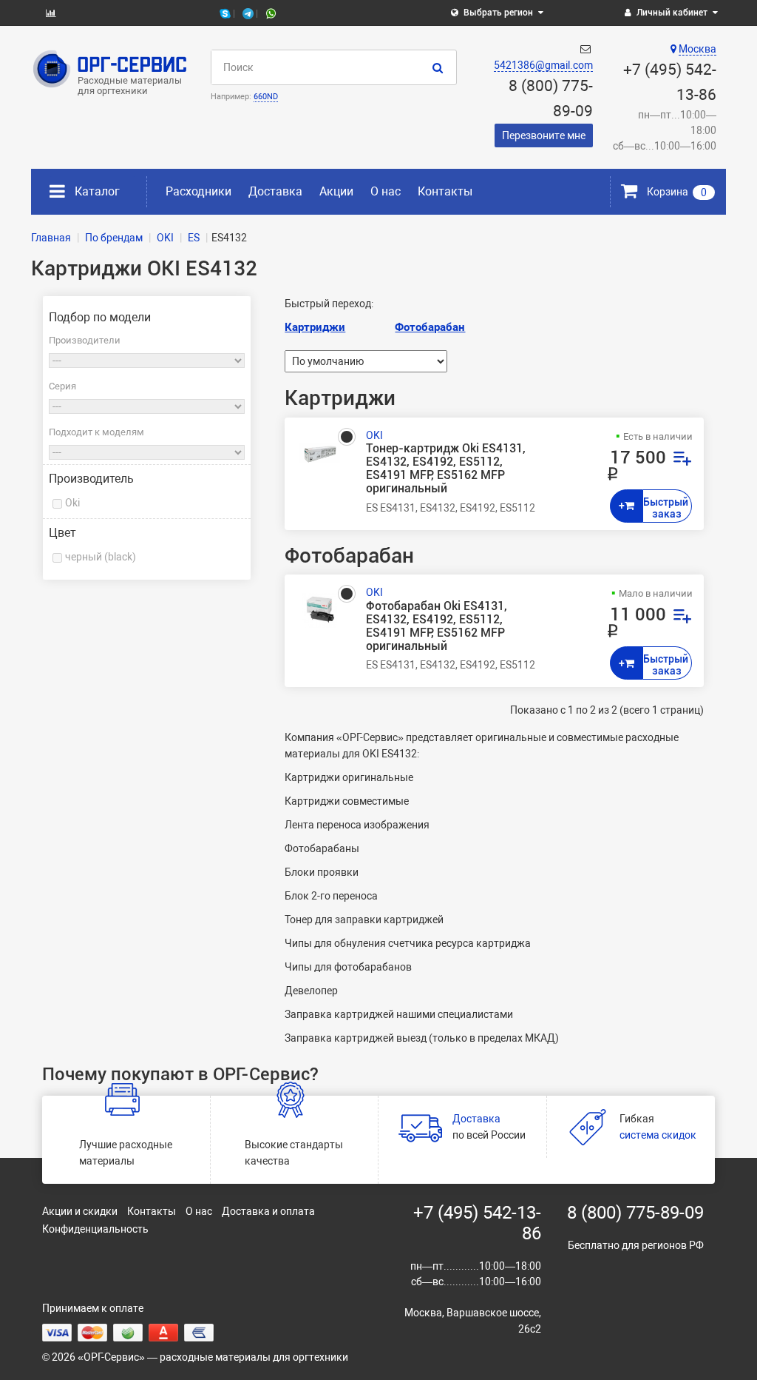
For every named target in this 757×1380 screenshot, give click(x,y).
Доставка (275, 191)
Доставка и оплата (268, 1211)
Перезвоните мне (543, 135)
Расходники (198, 191)
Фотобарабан (430, 327)
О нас (385, 191)
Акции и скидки (80, 1211)
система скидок (657, 1135)
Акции (336, 191)
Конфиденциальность (95, 1229)
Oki (72, 503)
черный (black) (100, 557)
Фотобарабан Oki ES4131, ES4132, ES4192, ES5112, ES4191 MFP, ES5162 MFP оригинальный (436, 627)
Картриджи (315, 327)
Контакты (445, 191)
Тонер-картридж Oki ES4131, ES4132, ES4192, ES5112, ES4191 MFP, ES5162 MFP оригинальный (446, 469)
